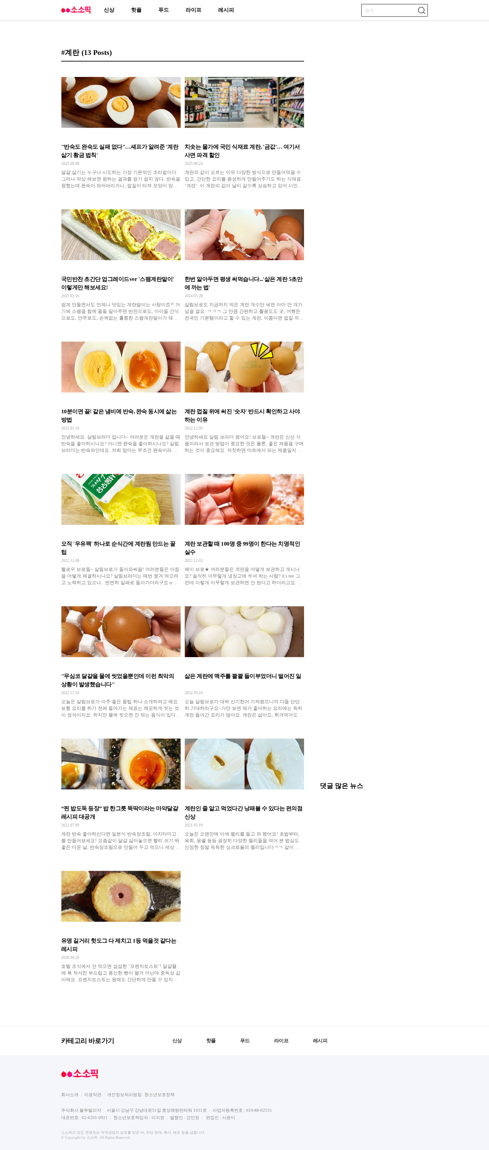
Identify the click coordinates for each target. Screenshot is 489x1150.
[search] (421, 10)
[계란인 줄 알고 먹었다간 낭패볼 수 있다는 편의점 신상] (244, 790)
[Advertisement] (374, 729)
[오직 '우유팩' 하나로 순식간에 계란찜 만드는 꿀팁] (121, 525)
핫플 (136, 10)
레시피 (226, 10)
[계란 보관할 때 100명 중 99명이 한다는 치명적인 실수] (244, 525)
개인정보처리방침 (124, 1094)
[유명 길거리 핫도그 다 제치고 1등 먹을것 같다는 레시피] (121, 922)
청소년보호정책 (159, 1094)
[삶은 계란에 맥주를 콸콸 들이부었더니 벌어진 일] (244, 657)
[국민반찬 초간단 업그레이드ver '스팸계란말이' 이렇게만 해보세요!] (121, 260)
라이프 (194, 10)
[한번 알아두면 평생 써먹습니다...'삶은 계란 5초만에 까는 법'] (244, 260)
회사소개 (70, 1094)
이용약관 (92, 1094)
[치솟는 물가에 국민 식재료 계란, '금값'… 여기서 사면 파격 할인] (244, 128)
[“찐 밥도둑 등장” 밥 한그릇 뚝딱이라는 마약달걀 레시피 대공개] (121, 790)
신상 (109, 10)
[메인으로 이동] (75, 12)
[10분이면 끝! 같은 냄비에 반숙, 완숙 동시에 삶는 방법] (121, 393)
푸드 (163, 10)
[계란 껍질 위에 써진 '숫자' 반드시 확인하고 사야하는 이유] (244, 393)
